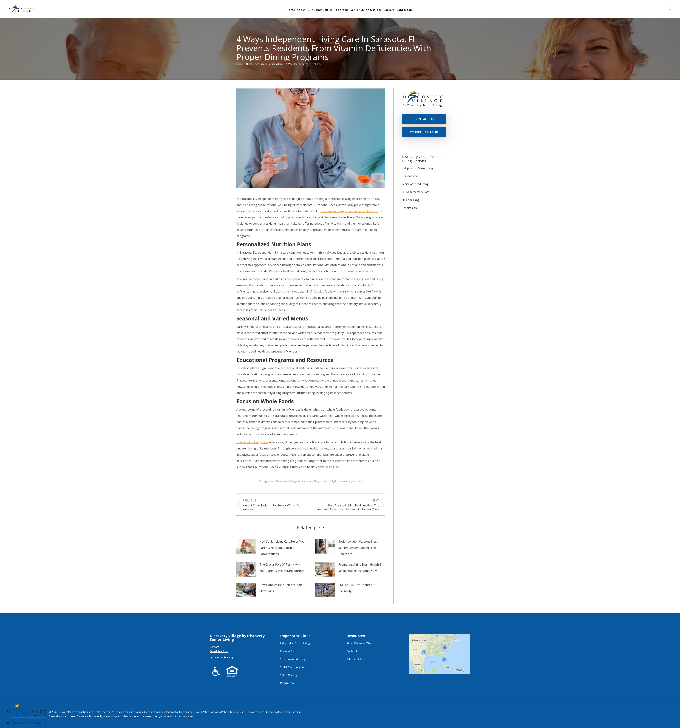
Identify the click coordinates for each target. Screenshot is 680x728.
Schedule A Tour (356, 659)
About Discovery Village (360, 643)
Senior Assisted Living (415, 184)
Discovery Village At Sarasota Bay (297, 481)
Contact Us (216, 647)
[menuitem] (291, 10)
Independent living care (252, 442)
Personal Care (410, 176)
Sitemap (296, 711)
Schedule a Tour (219, 651)
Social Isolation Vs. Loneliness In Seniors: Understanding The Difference (359, 548)
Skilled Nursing (410, 200)
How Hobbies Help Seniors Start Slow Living (280, 588)
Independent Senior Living (418, 168)
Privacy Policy (201, 711)
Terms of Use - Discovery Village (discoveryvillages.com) (260, 711)
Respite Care (410, 208)
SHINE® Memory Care (415, 192)
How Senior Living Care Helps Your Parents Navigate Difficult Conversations (282, 548)
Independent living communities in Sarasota (349, 211)
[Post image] (246, 546)
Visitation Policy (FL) (221, 657)
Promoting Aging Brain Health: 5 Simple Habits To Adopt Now (360, 568)
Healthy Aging (330, 481)
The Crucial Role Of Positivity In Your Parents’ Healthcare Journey (281, 568)
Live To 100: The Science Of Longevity (356, 588)
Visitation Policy (219, 711)
